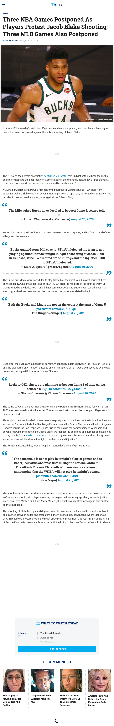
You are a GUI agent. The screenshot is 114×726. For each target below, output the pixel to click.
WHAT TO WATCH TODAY (59, 623)
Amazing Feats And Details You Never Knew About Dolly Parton (98, 700)
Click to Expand (58, 649)
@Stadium (79, 389)
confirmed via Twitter (55, 176)
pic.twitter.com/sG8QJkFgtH (57, 309)
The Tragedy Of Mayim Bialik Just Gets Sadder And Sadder (12, 700)
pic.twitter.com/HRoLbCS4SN (57, 476)
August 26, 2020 (82, 219)
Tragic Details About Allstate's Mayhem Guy (41, 699)
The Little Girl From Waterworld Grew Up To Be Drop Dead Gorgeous (70, 700)
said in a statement (36, 435)
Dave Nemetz (12, 41)
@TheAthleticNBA (57, 389)
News (5, 13)
